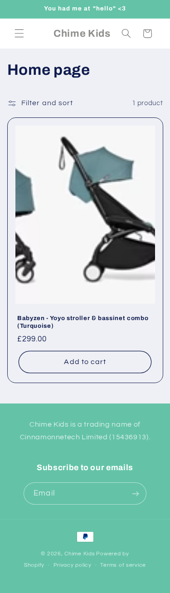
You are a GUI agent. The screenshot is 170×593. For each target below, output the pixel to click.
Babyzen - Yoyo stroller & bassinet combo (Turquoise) (82, 322)
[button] (19, 33)
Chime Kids (79, 553)
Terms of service (123, 565)
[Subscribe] (135, 493)
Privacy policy (72, 565)
